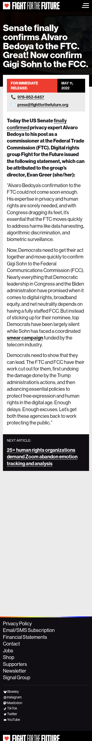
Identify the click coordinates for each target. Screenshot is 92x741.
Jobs (8, 651)
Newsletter (14, 671)
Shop (8, 657)
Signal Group (16, 677)
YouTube (13, 720)
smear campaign (25, 338)
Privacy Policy (17, 624)
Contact (11, 644)
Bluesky (13, 691)
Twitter (12, 714)
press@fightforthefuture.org (42, 104)
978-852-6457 (30, 97)
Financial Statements (25, 637)
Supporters (15, 664)
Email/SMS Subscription (29, 630)
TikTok (12, 708)
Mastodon (14, 703)
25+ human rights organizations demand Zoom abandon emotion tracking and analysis (42, 457)
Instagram (14, 697)
